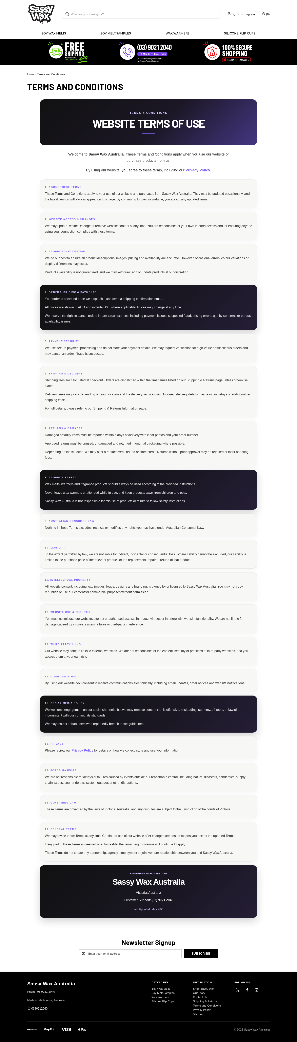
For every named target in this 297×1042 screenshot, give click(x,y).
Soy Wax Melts (54, 33)
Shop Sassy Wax (203, 988)
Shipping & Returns (205, 1001)
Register (249, 14)
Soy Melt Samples (116, 33)
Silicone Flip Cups (239, 33)
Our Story (199, 992)
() (267, 14)
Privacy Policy (197, 170)
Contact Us (200, 997)
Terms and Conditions (207, 1005)
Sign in (236, 14)
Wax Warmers (178, 33)
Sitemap (198, 1014)
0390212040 (39, 1008)
